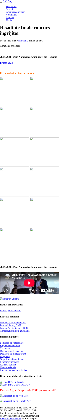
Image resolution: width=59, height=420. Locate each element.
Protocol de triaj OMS (10, 325)
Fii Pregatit (18, 382)
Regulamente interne (10, 345)
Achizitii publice (8, 364)
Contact (9, 20)
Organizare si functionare (12, 359)
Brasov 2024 (6, 63)
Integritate (5, 356)
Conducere (5, 348)
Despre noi (11, 6)
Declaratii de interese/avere (13, 353)
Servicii (9, 9)
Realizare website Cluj (10, 418)
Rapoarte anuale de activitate (13, 370)
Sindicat (10, 17)
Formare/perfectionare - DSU (14, 328)
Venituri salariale (8, 367)
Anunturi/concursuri (15, 12)
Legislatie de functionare (11, 342)
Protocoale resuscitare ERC (13, 322)
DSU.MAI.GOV (21, 384)
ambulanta (23, 40)
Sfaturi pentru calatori (10, 310)
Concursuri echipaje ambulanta (14, 330)
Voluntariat (11, 14)
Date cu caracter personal (12, 351)
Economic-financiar (9, 362)
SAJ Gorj (7, 1)
